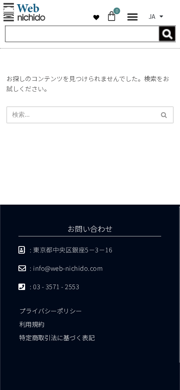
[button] (132, 17)
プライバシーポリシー (50, 310)
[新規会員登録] (90, 39)
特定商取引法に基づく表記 (57, 337)
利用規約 (31, 324)
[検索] (164, 114)
